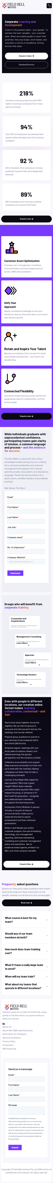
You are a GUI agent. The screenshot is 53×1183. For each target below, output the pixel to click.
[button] (49, 5)
